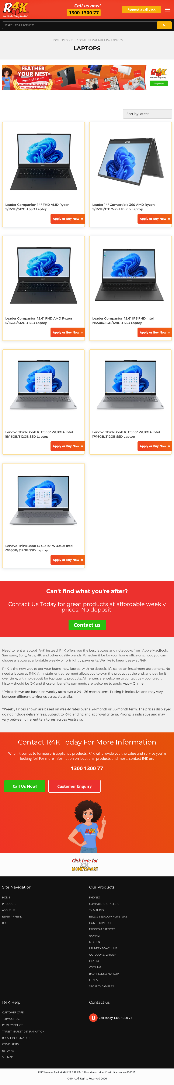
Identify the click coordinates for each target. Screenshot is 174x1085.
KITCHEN (94, 942)
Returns (8, 1050)
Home (56, 40)
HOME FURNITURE (100, 923)
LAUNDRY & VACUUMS (103, 948)
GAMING (94, 935)
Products (69, 40)
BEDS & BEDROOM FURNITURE (108, 916)
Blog (5, 923)
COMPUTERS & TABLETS (94, 40)
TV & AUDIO (96, 910)
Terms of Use (11, 1019)
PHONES (94, 897)
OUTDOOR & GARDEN (102, 954)
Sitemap (7, 1057)
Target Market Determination (23, 1031)
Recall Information (16, 1038)
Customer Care (13, 1012)
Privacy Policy (12, 1025)
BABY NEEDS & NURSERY (104, 974)
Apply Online (133, 683)
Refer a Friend (12, 916)
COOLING (95, 967)
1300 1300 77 (84, 12)
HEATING (94, 961)
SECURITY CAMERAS (101, 986)
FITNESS (94, 980)
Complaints (10, 1044)
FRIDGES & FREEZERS (102, 929)
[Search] (164, 25)
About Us (8, 910)
